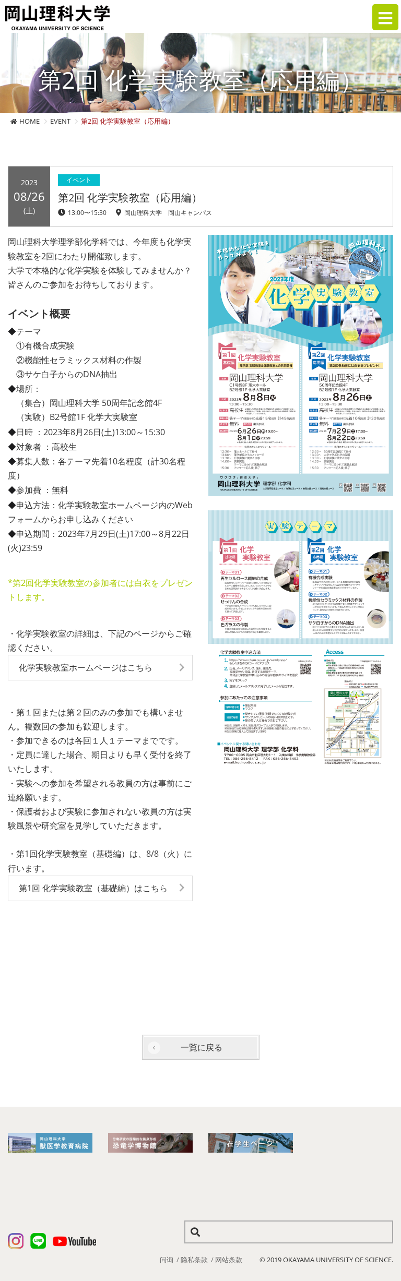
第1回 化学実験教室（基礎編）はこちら (93, 888)
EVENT (60, 121)
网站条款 (228, 1259)
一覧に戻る (201, 1047)
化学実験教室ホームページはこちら (85, 667)
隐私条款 (194, 1259)
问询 (166, 1259)
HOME (29, 121)
